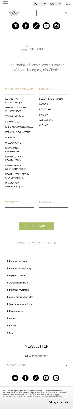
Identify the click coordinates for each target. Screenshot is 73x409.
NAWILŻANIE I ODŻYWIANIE (12, 149)
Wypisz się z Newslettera (21, 304)
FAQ (11, 333)
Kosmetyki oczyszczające (14, 100)
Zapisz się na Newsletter (21, 297)
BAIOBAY (43, 114)
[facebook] (23, 26)
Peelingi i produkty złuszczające (17, 109)
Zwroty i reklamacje (18, 283)
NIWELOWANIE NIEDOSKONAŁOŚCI (15, 167)
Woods (43, 104)
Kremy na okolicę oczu (19, 126)
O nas (12, 318)
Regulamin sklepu (18, 261)
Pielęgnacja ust (14, 142)
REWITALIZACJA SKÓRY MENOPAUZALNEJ (17, 175)
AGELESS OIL (46, 119)
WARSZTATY (11, 202)
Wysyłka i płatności (18, 275)
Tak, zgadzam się (58, 402)
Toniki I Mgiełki (14, 116)
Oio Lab (43, 125)
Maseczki (10, 137)
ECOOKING (45, 109)
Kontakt (12, 325)
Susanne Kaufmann (51, 98)
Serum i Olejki (13, 121)
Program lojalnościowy (20, 268)
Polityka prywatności (19, 290)
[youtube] (44, 26)
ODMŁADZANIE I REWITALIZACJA (14, 158)
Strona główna (35, 226)
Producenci (46, 89)
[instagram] (54, 26)
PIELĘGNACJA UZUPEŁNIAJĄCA (14, 184)
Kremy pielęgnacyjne (17, 132)
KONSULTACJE (46, 202)
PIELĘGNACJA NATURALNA (19, 89)
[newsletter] (13, 26)
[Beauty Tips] (34, 26)
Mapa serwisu (16, 311)
